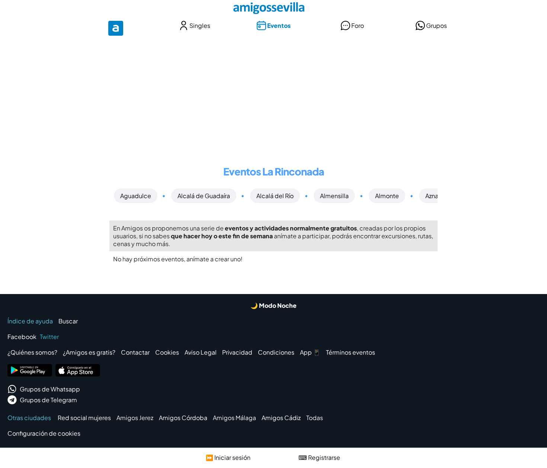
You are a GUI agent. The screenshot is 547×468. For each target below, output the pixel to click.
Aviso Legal (201, 352)
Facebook (21, 336)
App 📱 (310, 352)
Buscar (68, 321)
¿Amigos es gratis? (89, 352)
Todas (314, 418)
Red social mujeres (84, 418)
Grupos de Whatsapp (50, 389)
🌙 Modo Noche (273, 305)
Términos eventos (350, 352)
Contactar (135, 352)
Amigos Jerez (134, 418)
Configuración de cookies (43, 433)
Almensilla (334, 196)
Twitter (49, 336)
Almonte (387, 196)
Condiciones (276, 352)
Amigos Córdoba (183, 418)
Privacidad (237, 352)
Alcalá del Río (275, 196)
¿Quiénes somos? (32, 352)
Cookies (167, 352)
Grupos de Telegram (48, 400)
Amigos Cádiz (281, 418)
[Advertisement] (273, 96)
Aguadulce (135, 196)
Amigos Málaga (234, 418)
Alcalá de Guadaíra (203, 196)
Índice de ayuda (30, 321)
